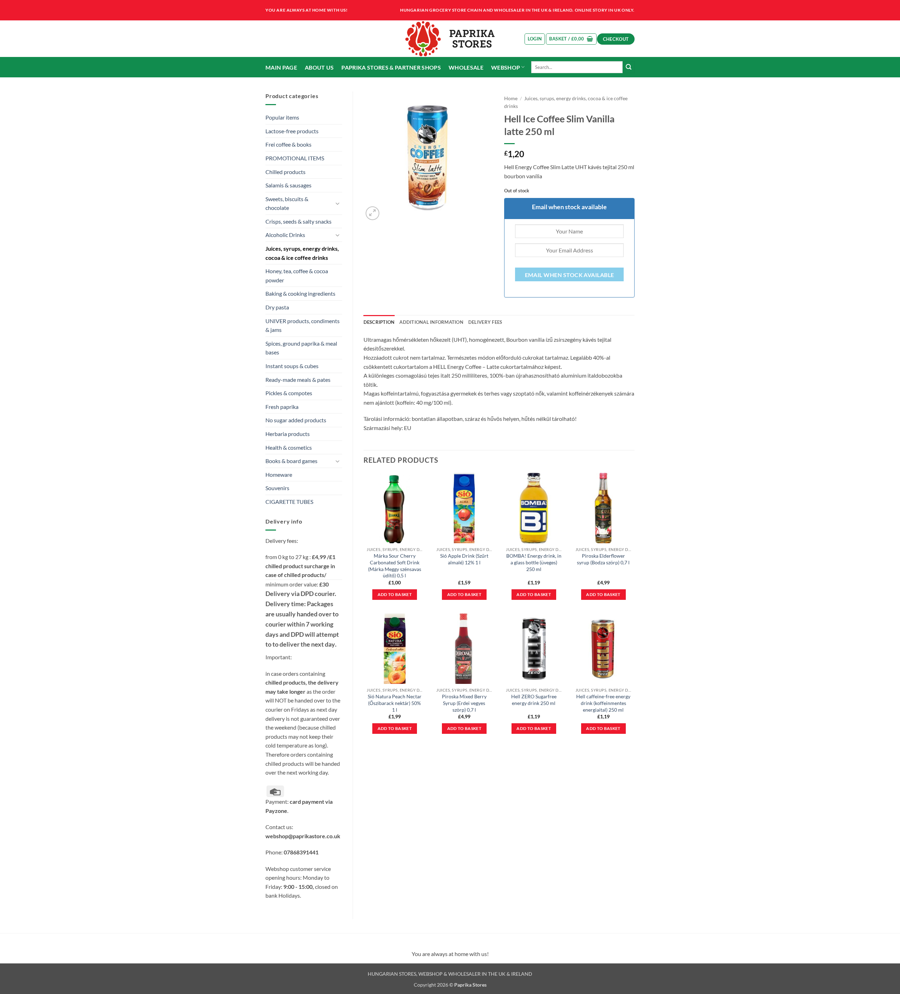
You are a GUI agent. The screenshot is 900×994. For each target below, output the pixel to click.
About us (319, 67)
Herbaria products (287, 433)
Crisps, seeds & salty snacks (298, 221)
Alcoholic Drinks (285, 234)
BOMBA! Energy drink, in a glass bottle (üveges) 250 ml (533, 562)
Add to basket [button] (395, 594)
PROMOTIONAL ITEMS (294, 158)
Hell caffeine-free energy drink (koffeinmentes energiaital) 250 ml (603, 702)
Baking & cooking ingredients (300, 293)
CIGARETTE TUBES (289, 501)
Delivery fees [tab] (485, 322)
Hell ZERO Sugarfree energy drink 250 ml (534, 699)
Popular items (282, 117)
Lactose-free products (292, 131)
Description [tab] (379, 322)
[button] (535, 39)
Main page (281, 67)
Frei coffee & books (288, 144)
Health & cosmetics (288, 447)
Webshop (505, 67)
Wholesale (466, 67)
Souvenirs (277, 488)
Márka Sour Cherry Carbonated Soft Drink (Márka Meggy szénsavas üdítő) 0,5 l (394, 565)
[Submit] (629, 67)
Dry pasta (277, 307)
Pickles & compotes (288, 393)
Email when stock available (569, 275)
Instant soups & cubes (292, 366)
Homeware (278, 474)
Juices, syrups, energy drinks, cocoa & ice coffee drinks (302, 253)
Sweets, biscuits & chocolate (286, 203)
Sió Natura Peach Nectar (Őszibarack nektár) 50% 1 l (395, 702)
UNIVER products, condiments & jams (302, 325)
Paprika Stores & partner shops (391, 67)
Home (511, 98)
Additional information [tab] (431, 322)
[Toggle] (338, 203)
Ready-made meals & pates (297, 379)
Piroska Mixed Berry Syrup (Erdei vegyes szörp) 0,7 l (464, 702)
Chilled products (285, 171)
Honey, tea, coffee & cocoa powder (296, 275)
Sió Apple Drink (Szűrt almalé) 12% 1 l (464, 559)
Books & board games (291, 460)
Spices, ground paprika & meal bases (301, 348)
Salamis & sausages (288, 185)
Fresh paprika (281, 406)
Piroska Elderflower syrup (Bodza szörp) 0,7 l (603, 559)
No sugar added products (295, 420)
